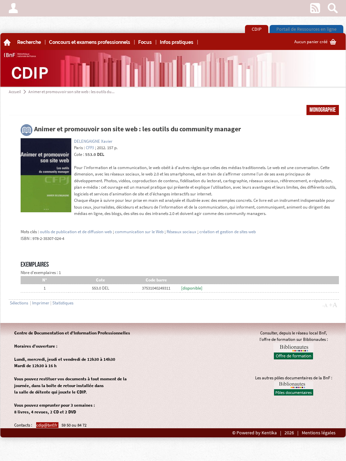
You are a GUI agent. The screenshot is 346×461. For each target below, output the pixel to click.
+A (333, 304)
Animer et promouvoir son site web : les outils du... (71, 91)
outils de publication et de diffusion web (76, 232)
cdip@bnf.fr (47, 425)
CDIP (257, 29)
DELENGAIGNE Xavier (93, 141)
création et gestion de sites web (227, 232)
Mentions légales (319, 433)
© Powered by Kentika (254, 433)
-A (325, 305)
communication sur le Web (139, 232)
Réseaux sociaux (181, 232)
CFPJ (90, 148)
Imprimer (40, 303)
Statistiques (62, 303)
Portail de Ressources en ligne (306, 29)
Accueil (15, 91)
